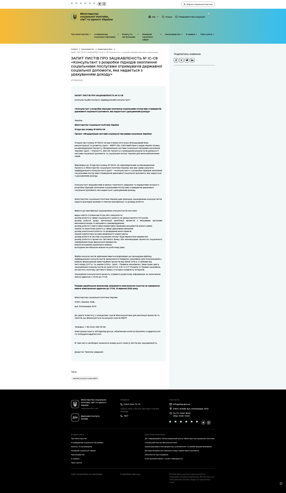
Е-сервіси (190, 34)
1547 (126, 416)
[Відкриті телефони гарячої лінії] (281, 483)
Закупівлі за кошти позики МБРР (85, 378)
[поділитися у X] (181, 60)
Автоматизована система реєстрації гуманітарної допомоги (172, 451)
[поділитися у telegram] (187, 60)
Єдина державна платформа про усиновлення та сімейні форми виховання (178, 447)
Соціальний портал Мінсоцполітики (161, 442)
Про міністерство (80, 34)
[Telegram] (182, 422)
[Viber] (198, 422)
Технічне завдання (94, 352)
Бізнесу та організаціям (128, 35)
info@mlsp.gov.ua (181, 404)
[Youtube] (192, 422)
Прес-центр (206, 34)
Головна (74, 49)
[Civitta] (143, 478)
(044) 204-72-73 (132, 404)
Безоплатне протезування (156, 455)
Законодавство (173, 34)
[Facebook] (171, 422)
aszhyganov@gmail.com (89, 334)
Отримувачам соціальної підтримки (104, 35)
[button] (90, 34)
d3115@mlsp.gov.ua (104, 331)
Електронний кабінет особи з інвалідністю (164, 459)
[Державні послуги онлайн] (211, 16)
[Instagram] (187, 422)
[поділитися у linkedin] (192, 60)
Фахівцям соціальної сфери (147, 37)
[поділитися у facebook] (176, 60)
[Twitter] (176, 422)
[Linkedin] (203, 422)
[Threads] (208, 422)
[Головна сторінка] (93, 16)
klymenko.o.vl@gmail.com (148, 331)
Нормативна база (105, 49)
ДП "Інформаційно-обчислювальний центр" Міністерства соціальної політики (180, 438)
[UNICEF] (94, 480)
